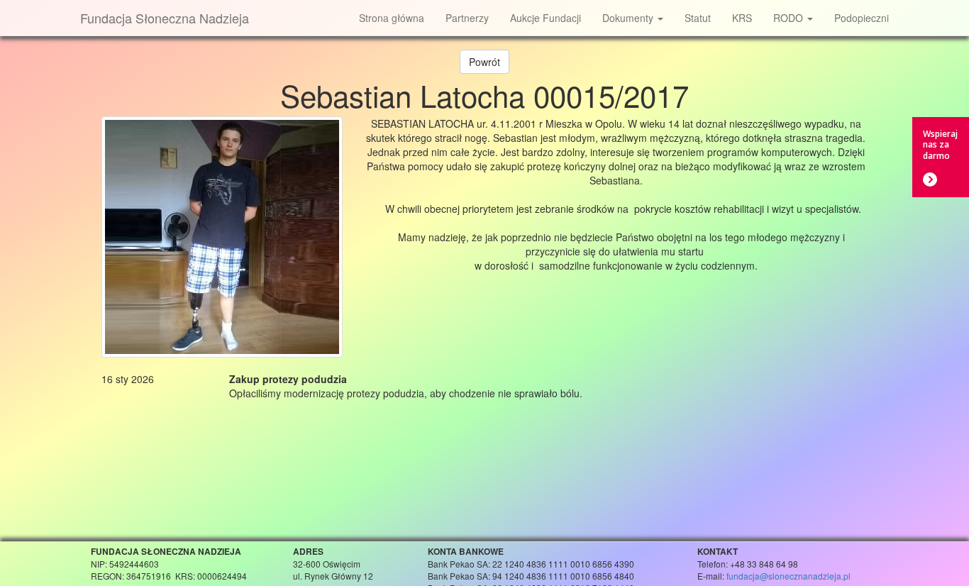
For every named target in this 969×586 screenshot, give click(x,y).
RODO (789, 18)
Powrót (484, 62)
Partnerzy (467, 18)
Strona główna (391, 18)
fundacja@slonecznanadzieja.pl (788, 576)
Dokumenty (629, 18)
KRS (742, 18)
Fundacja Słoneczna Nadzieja (164, 18)
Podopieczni (861, 18)
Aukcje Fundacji (545, 18)
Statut (698, 18)
